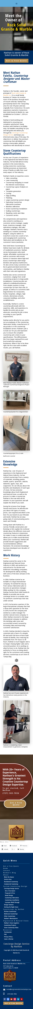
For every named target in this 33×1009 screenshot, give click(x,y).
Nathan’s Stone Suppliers (11, 923)
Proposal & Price (9, 893)
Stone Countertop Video (10, 927)
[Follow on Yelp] (21, 999)
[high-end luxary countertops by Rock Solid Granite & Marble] (16, 409)
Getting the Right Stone (10, 907)
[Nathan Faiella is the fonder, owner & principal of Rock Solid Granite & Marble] (16, 381)
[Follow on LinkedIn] (18, 999)
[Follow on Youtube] (11, 999)
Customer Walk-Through (11, 902)
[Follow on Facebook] (4, 999)
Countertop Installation (11, 900)
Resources (7, 930)
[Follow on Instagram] (14, 999)
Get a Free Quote (11, 866)
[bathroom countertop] (16, 450)
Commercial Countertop (10, 884)
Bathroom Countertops (10, 914)
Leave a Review (8, 939)
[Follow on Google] (8, 999)
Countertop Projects (9, 925)
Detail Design (8, 895)
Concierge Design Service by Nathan (17, 945)
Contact (6, 870)
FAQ (5, 934)
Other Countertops (9, 916)
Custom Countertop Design (15, 886)
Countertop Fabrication (11, 898)
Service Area (7, 879)
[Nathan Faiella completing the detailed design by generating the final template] (16, 743)
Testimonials (7, 932)
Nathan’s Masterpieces (10, 918)
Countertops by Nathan (13, 909)
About (6, 875)
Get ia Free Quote (16, 61)
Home (5, 868)
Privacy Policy (8, 937)
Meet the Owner (8, 877)
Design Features (8, 905)
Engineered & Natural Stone (16, 921)
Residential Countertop (10, 882)
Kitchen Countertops (9, 911)
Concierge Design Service (11, 888)
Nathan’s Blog (9, 873)
